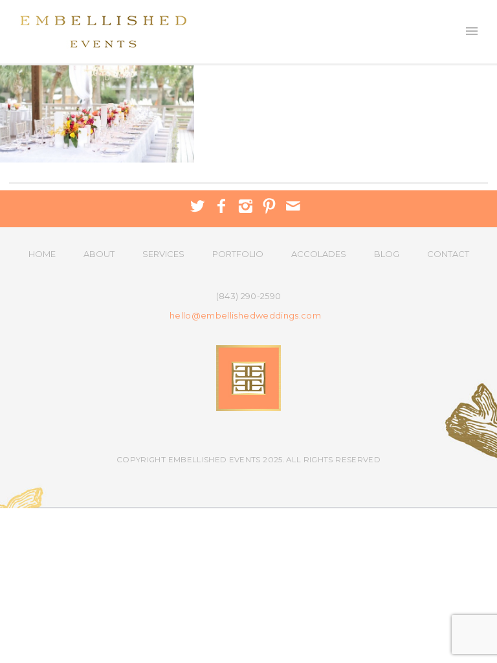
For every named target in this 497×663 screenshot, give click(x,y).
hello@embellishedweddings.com (245, 315)
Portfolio (237, 254)
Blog (386, 254)
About (99, 254)
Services (163, 254)
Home (42, 254)
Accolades (318, 254)
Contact (448, 254)
